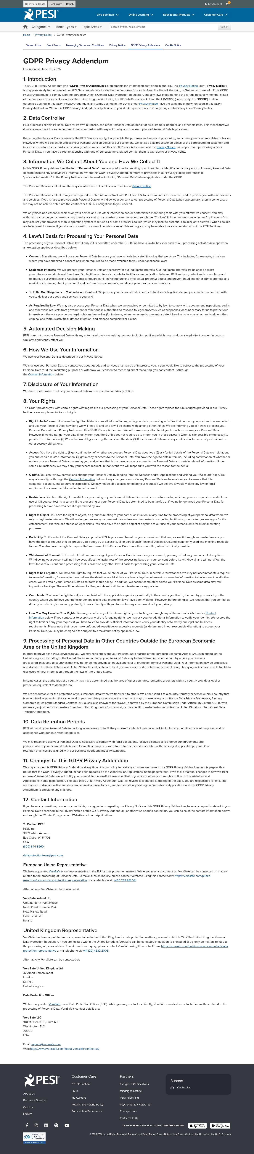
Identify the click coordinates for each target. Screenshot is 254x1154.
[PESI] (41, 1080)
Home (26, 35)
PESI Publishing (129, 1098)
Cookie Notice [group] (173, 45)
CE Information (81, 1084)
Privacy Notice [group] (117, 45)
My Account (79, 1098)
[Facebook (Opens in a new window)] (27, 1125)
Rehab (70, 4)
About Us (29, 1094)
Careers (28, 1107)
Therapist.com (128, 1111)
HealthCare (55, 4)
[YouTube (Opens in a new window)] (67, 1125)
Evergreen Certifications (134, 1084)
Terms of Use (134, 1134)
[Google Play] (220, 1126)
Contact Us (184, 1087)
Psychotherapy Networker (135, 1105)
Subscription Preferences (87, 1111)
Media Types (64, 26)
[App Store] (197, 1126)
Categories (39, 26)
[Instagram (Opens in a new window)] (36, 1125)
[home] (41, 15)
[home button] (25, 27)
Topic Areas (90, 26)
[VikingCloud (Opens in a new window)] (34, 1138)
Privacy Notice (43, 35)
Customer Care (213, 15)
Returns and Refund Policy (87, 1105)
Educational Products (176, 15)
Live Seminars (106, 15)
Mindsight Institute (131, 1091)
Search (224, 27)
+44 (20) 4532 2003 (95, 950)
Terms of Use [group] (33, 45)
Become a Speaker (34, 1100)
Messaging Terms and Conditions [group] (85, 45)
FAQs (75, 1091)
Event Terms (148, 1134)
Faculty (27, 1114)
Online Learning (139, 15)
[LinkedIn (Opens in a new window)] (46, 1125)
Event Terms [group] (54, 45)
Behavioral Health (35, 4)
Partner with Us (129, 1118)
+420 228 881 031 (125, 880)
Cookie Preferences (221, 1134)
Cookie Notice (202, 1134)
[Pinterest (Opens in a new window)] (56, 1125)
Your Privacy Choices (183, 1134)
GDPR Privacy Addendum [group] (145, 45)
